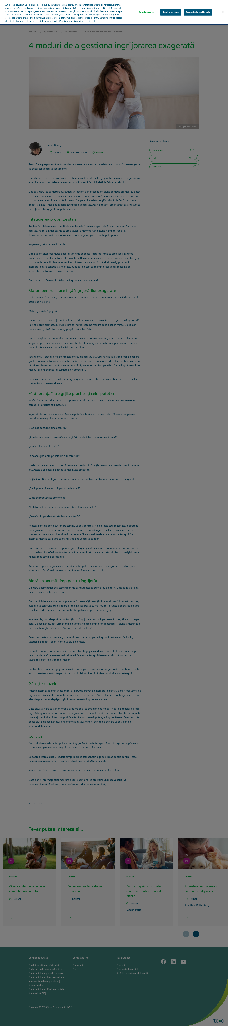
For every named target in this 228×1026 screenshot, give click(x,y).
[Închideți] (222, 12)
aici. (95, 21)
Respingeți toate (171, 12)
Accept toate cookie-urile (198, 12)
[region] (114, 12)
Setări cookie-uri (147, 12)
